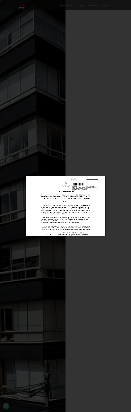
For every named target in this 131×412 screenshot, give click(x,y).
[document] (65, 206)
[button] (102, 179)
